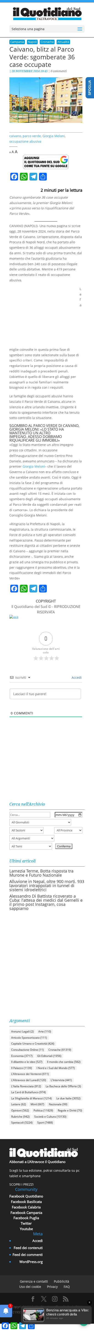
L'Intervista (61, 1080)
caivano (15, 136)
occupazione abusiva (25, 141)
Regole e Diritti (70, 1110)
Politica (43, 1110)
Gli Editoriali (49, 1056)
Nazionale (58, 1104)
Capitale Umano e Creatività (32, 1043)
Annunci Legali (22, 1031)
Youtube (26, 1228)
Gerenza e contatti (34, 1281)
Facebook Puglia (26, 1218)
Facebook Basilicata (26, 1201)
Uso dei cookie (30, 1286)
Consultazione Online (27, 1050)
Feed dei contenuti (28, 1247)
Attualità (63, 42)
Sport (45, 1122)
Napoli (32, 42)
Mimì (37, 1104)
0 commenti (59, 71)
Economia (22, 1056)
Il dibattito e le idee (26, 1062)
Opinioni (20, 1110)
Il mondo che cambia (64, 1062)
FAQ (67, 1286)
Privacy (52, 1286)
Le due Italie (68, 1098)
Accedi (76, 677)
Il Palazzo (21, 1068)
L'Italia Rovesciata (26, 1086)
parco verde (32, 136)
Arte (44, 1031)
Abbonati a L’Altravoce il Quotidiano (37, 1161)
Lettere (18, 1104)
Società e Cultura (50, 1117)
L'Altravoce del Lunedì (28, 1080)
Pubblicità (61, 1281)
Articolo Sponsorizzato (29, 1038)
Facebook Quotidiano (26, 1196)
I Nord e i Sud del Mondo (56, 1068)
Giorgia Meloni (53, 136)
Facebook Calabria (26, 1207)
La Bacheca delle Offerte (63, 1086)
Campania (17, 42)
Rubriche (20, 1117)
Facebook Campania (26, 1212)
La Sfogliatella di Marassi (31, 1098)
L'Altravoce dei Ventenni (30, 1074)
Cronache (47, 42)
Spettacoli (22, 1122)
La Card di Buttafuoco (28, 1092)
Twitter (26, 1223)
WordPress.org (31, 1261)
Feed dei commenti (28, 1254)
